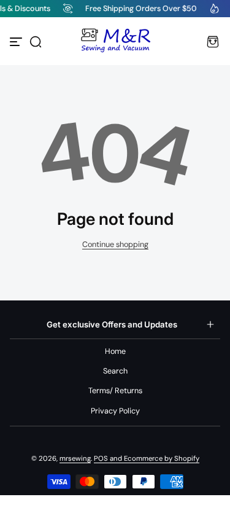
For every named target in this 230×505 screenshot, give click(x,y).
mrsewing (75, 458)
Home (115, 351)
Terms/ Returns (115, 391)
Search (115, 371)
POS (101, 458)
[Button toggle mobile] (17, 41)
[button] (35, 41)
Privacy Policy (115, 411)
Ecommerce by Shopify (161, 458)
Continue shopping (115, 244)
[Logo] (115, 41)
